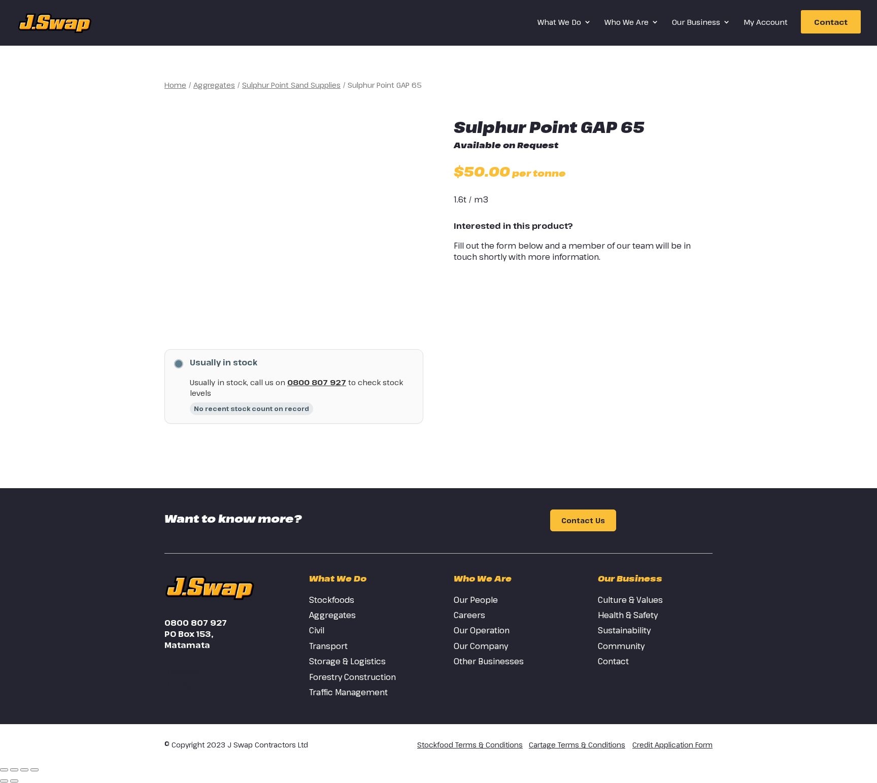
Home (175, 85)
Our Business (696, 22)
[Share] (24, 769)
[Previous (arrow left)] (4, 780)
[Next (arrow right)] (14, 780)
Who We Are (626, 22)
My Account (766, 22)
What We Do (559, 22)
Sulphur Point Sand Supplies (291, 85)
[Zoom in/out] (4, 769)
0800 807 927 (316, 382)
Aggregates (214, 85)
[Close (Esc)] (34, 769)
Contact (831, 22)
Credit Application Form (672, 745)
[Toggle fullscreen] (14, 769)
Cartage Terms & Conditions (577, 745)
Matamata (187, 645)
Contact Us (583, 520)
